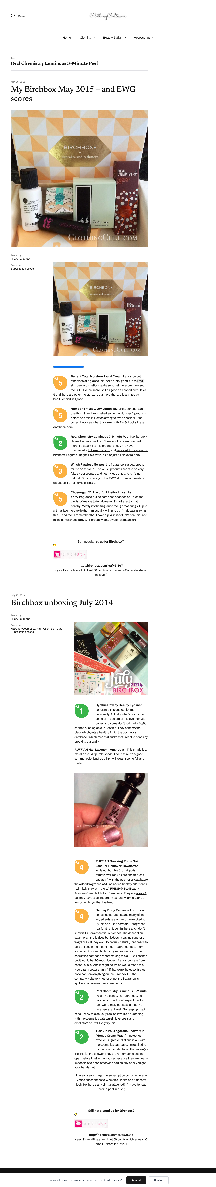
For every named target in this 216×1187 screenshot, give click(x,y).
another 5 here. (63, 427)
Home (67, 37)
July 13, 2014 (18, 595)
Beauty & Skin (112, 37)
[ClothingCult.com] (108, 16)
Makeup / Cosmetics (23, 628)
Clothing (85, 37)
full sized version (99, 450)
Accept (136, 1180)
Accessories (142, 37)
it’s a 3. (91, 482)
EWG (140, 381)
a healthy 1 (104, 732)
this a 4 (125, 956)
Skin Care (56, 628)
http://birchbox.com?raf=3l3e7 (101, 565)
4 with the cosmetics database (127, 879)
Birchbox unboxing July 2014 (62, 603)
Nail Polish (42, 628)
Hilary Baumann (20, 258)
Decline (158, 1180)
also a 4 (141, 893)
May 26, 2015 (18, 82)
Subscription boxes (22, 268)
